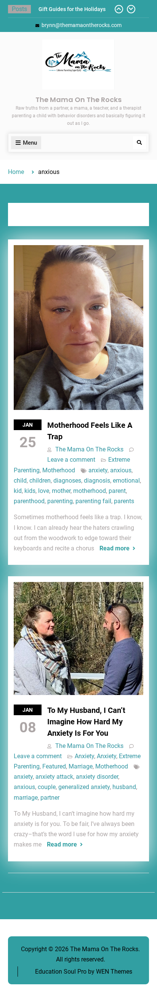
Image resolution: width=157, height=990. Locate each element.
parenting (60, 501)
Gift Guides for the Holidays (72, 9)
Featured (54, 766)
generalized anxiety (84, 787)
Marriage (81, 766)
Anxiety (84, 756)
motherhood (89, 490)
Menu (30, 142)
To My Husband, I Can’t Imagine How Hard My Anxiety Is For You (86, 722)
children (40, 480)
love (43, 490)
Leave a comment (71, 459)
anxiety (97, 470)
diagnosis (97, 480)
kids (29, 490)
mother (61, 490)
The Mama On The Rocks (78, 99)
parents (124, 501)
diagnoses (67, 480)
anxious (120, 470)
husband (124, 787)
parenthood (29, 501)
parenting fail (93, 501)
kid (18, 490)
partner (49, 797)
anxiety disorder (97, 776)
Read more (114, 548)
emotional (126, 480)
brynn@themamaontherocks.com (82, 25)
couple (47, 787)
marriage (26, 797)
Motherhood (58, 470)
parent (117, 490)
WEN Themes (114, 971)
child (20, 480)
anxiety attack (54, 776)
